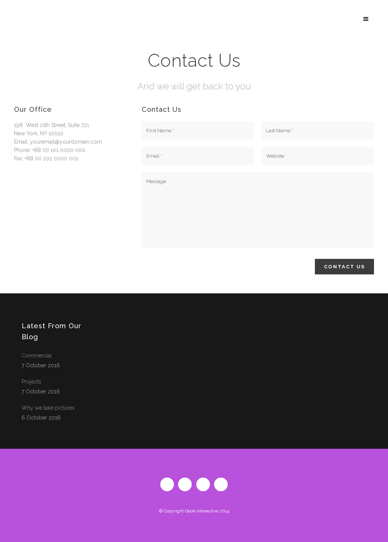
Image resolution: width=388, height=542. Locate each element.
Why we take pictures (48, 408)
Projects (31, 382)
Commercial (37, 355)
